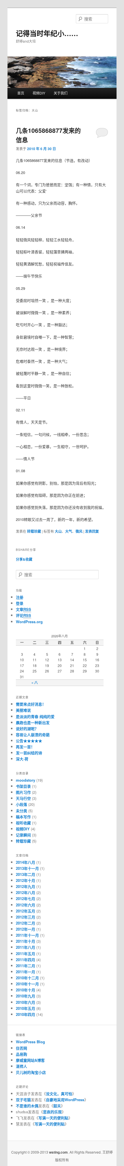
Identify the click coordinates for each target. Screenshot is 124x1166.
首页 (20, 92)
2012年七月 (25, 898)
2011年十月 (25, 941)
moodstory (25, 780)
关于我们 (60, 92)
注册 (19, 597)
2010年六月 (25, 1002)
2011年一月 (25, 971)
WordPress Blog (30, 1041)
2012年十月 (25, 880)
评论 (23, 615)
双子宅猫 (23, 1099)
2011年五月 (25, 953)
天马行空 (23, 798)
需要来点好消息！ (31, 704)
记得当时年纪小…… (47, 33)
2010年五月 (25, 1008)
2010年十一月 (27, 984)
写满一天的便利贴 (53, 1117)
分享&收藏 (24, 559)
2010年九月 (25, 996)
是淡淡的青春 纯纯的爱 (35, 716)
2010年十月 (25, 990)
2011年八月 (25, 947)
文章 (23, 609)
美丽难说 (23, 710)
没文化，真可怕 (59, 1093)
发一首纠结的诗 (29, 752)
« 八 (34, 682)
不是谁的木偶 (27, 1105)
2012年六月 (25, 905)
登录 (19, 603)
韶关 (57, 1105)
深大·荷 (22, 758)
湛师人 (21, 1066)
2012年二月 (25, 923)
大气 (68, 531)
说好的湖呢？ (27, 728)
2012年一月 (25, 929)
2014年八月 (25, 862)
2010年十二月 (27, 977)
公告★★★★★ (29, 740)
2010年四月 (25, 1014)
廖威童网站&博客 (30, 1060)
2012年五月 (25, 911)
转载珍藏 (34, 531)
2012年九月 (25, 886)
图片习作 (23, 792)
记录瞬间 (23, 835)
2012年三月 (25, 917)
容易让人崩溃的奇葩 (33, 734)
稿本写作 (23, 816)
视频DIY (39, 92)
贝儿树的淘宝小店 (31, 1072)
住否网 (21, 1048)
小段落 (21, 804)
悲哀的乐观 (52, 1111)
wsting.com (58, 1152)
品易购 (21, 1054)
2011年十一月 (27, 935)
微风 (79, 531)
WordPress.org (29, 621)
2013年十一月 (27, 868)
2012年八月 (25, 892)
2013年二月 (25, 874)
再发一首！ (25, 746)
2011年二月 (25, 965)
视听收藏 (23, 822)
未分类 (21, 810)
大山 (58, 531)
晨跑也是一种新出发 (33, 722)
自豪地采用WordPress (65, 1099)
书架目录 (23, 786)
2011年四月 (25, 959)
